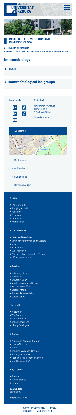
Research (16, 211)
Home (14, 198)
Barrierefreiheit (44, 410)
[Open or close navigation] (67, 7)
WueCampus (18, 315)
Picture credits (18, 379)
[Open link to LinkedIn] (13, 114)
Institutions (17, 218)
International (17, 221)
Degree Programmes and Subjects (28, 240)
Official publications (21, 257)
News (14, 244)
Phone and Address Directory (25, 341)
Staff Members (19, 250)
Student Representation (23, 293)
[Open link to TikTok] (22, 108)
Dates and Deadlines (21, 237)
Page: (13, 397)
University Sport (19, 280)
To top (14, 383)
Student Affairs (18, 290)
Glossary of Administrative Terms (28, 254)
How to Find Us (19, 344)
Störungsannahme (20, 354)
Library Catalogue (20, 325)
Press (14, 347)
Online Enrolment (20, 322)
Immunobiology (62, 51)
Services (15, 266)
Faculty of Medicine (18, 48)
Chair (12, 69)
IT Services (17, 276)
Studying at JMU (19, 208)
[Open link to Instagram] (13, 108)
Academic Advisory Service (25, 283)
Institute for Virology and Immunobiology (29, 41)
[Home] (5, 48)
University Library (20, 273)
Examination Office (20, 286)
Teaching (16, 215)
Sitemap (15, 376)
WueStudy (16, 311)
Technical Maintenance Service (27, 357)
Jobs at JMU (17, 247)
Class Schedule (19, 318)
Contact (40, 100)
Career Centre (18, 296)
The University (18, 205)
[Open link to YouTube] (13, 120)
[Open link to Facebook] (22, 114)
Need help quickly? (20, 361)
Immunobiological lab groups (31, 82)
